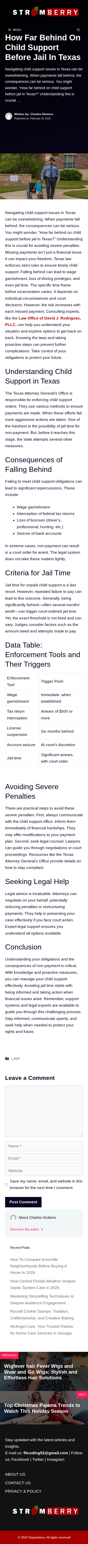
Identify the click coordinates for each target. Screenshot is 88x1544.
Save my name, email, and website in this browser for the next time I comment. (46, 1184)
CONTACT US (18, 1483)
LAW (15, 1058)
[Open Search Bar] (78, 30)
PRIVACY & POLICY (23, 1491)
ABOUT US (15, 1474)
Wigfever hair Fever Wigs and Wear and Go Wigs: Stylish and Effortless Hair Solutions (40, 1372)
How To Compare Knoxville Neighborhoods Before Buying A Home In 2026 (38, 1266)
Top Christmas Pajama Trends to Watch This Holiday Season (42, 1408)
